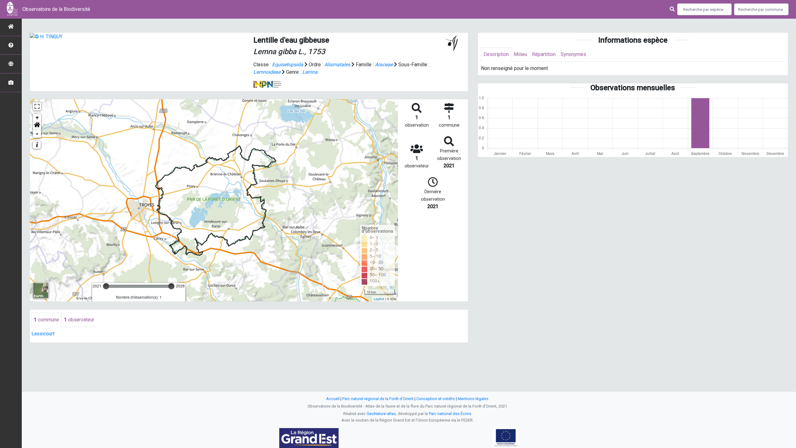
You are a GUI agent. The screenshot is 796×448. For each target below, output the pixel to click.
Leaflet (379, 298)
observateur (79, 320)
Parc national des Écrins (450, 413)
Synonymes (573, 54)
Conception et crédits (435, 398)
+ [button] (37, 117)
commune (46, 320)
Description (496, 54)
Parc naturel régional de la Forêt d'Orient (378, 398)
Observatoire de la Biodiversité (56, 9)
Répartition (544, 54)
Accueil (333, 398)
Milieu (520, 54)
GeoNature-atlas (381, 413)
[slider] (106, 286)
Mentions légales (473, 398)
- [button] (37, 133)
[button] (37, 126)
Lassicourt (42, 334)
